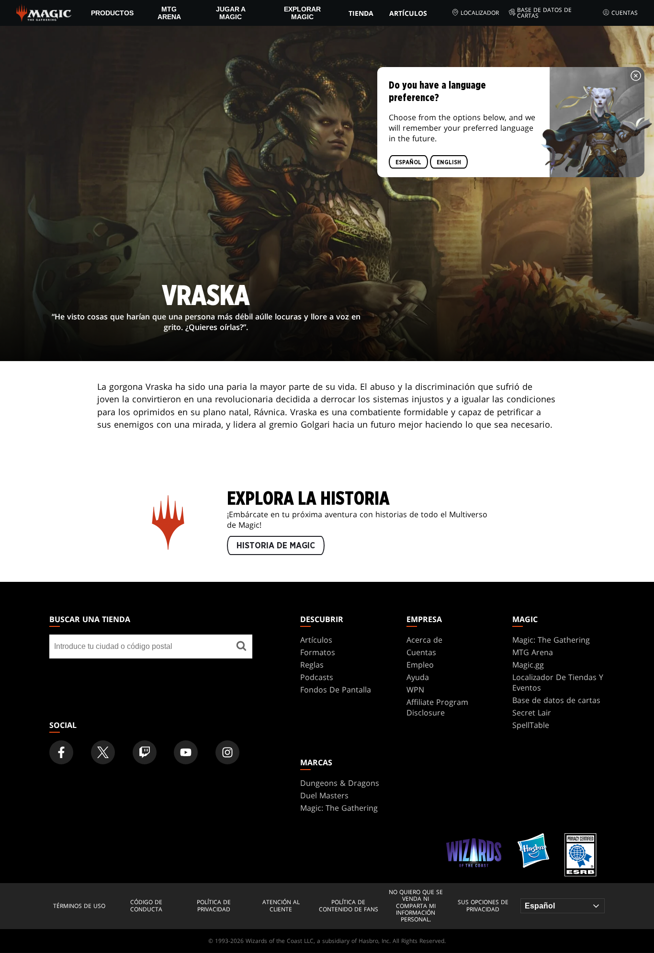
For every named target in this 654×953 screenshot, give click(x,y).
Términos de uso (79, 906)
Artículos (408, 13)
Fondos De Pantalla (335, 689)
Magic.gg (528, 664)
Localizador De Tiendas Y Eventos (557, 682)
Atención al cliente (281, 906)
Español (408, 162)
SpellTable (530, 725)
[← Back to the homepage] (43, 12)
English (449, 162)
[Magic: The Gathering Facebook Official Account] (61, 752)
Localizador (480, 13)
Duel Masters (324, 795)
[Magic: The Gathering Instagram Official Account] (227, 752)
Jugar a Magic (231, 13)
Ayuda (417, 677)
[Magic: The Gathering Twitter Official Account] (103, 752)
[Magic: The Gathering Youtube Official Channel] (186, 752)
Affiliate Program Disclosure (437, 707)
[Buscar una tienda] (241, 646)
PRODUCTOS (112, 13)
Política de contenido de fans (348, 906)
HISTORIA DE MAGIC (276, 546)
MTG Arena (169, 13)
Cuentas (624, 13)
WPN (415, 689)
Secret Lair (531, 712)
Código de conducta (146, 906)
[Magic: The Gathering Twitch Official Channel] (145, 752)
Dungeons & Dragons (339, 783)
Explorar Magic (302, 13)
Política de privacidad (214, 906)
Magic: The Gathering (551, 640)
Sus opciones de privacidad (483, 906)
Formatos (317, 652)
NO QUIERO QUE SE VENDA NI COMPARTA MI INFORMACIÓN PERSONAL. (416, 906)
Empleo (420, 664)
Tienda (361, 13)
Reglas (312, 664)
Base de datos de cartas (544, 13)
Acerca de (424, 640)
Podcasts (316, 677)
